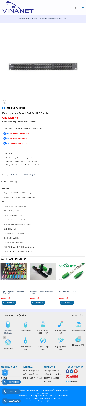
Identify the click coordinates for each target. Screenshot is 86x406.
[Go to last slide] (4, 337)
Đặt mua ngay (8, 303)
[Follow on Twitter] (72, 371)
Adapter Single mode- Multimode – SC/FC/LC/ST (13, 293)
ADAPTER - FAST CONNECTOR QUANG (53, 18)
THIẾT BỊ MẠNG (32, 18)
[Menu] (79, 8)
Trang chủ (22, 18)
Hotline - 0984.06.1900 (18, 143)
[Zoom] (5, 102)
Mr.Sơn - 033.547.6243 (18, 138)
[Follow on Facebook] (67, 371)
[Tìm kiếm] (75, 8)
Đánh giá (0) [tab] (12, 182)
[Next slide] (79, 337)
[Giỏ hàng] (83, 8)
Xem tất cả (76, 316)
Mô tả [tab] (3, 182)
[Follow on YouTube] (76, 371)
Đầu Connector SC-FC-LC (68, 292)
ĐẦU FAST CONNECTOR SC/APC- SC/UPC (42, 293)
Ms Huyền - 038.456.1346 (19, 133)
